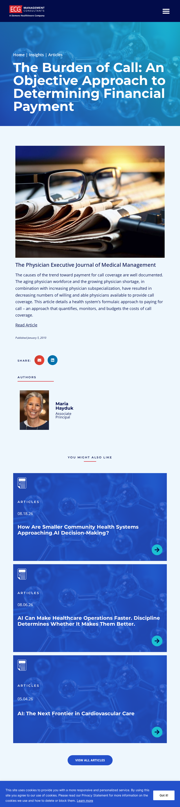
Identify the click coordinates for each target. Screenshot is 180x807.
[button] (26, 360)
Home (19, 54)
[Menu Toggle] (166, 11)
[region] (90, 794)
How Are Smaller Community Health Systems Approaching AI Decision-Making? (78, 530)
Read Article (26, 325)
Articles (55, 54)
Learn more (85, 800)
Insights (36, 54)
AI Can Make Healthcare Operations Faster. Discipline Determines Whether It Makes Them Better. (89, 621)
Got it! (164, 795)
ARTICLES (29, 502)
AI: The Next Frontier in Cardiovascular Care (76, 713)
